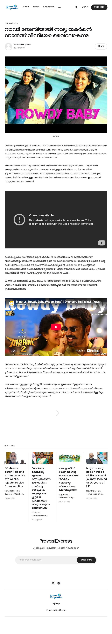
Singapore (48, 7)
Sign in (85, 7)
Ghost (62, 610)
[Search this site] (76, 7)
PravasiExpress (22, 45)
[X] (53, 583)
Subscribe (99, 7)
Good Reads (11, 24)
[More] (59, 7)
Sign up (56, 604)
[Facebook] (58, 583)
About (36, 7)
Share (101, 46)
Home (26, 7)
